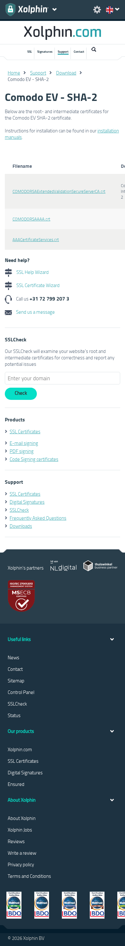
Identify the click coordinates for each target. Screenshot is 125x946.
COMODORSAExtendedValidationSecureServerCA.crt (59, 191)
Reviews (16, 841)
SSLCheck (19, 510)
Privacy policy (21, 864)
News (13, 657)
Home (14, 72)
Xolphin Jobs (20, 829)
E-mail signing (24, 443)
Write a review (22, 853)
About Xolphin (22, 818)
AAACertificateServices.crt (36, 239)
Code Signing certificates (34, 459)
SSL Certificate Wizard (37, 285)
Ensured (16, 784)
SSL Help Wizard (32, 272)
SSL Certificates (25, 431)
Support (63, 51)
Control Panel (21, 692)
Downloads (21, 526)
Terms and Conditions (29, 876)
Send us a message (35, 312)
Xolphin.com (20, 749)
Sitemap (16, 680)
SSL (29, 51)
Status (14, 715)
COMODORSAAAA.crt (31, 219)
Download (66, 72)
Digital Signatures (27, 502)
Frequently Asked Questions (38, 518)
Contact (79, 51)
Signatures (45, 51)
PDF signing (22, 451)
